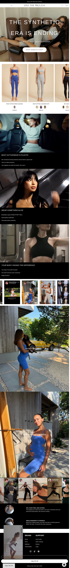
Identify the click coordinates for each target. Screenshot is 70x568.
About (26, 539)
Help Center (39, 539)
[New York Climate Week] (34, 435)
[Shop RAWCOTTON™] (34, 349)
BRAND (28, 535)
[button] (19, 292)
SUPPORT (40, 535)
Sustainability (28, 546)
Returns (38, 544)
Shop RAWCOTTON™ (34, 49)
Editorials (27, 544)
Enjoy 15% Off (34, 561)
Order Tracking (39, 541)
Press (26, 541)
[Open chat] (64, 564)
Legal (37, 546)
